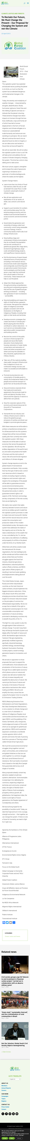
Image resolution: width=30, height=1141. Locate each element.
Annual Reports (6, 1088)
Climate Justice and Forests (13, 13)
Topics (3, 1098)
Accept (4, 1138)
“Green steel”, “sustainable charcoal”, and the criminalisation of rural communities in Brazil (15, 1014)
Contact (4, 1109)
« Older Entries (6, 1052)
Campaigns (5, 1096)
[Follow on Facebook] (6, 1113)
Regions (4, 1101)
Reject (11, 1138)
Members (4, 1085)
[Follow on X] (3, 1113)
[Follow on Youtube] (17, 1113)
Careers (4, 1090)
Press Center (5, 1107)
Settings (19, 1138)
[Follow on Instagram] (9, 1113)
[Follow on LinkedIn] (13, 1113)
